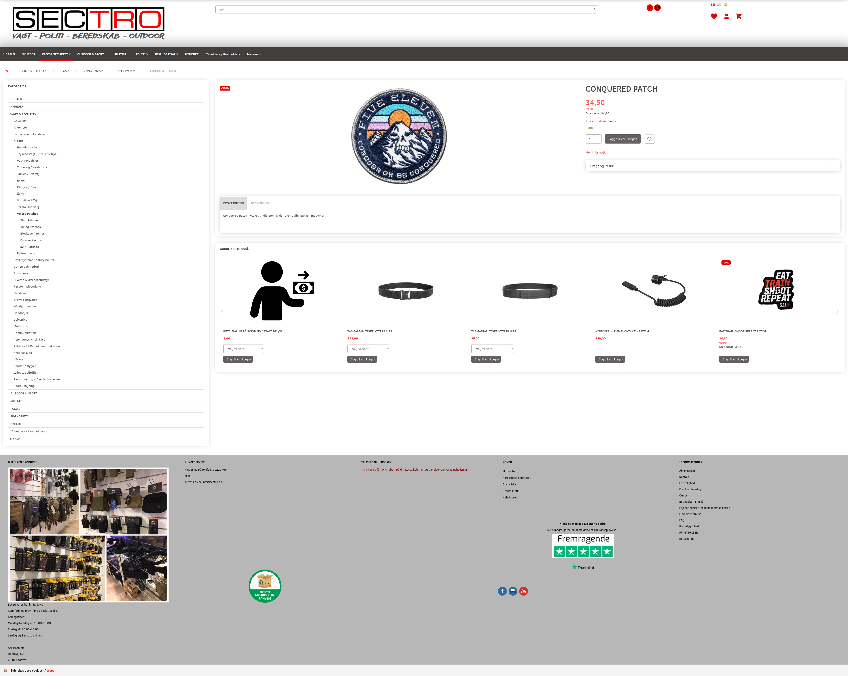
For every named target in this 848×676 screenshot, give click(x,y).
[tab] (713, 165)
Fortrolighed (687, 483)
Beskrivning (233, 203)
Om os (683, 495)
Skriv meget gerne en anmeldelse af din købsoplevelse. (583, 530)
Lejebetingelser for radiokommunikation (704, 507)
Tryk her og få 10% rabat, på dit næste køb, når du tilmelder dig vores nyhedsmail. (414, 469)
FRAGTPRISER (688, 532)
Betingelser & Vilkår (692, 501)
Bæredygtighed (689, 526)
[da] (713, 4)
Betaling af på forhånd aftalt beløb (252, 331)
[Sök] (595, 9)
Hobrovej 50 (16, 653)
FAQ (681, 520)
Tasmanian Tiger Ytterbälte (369, 331)
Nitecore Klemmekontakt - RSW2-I (622, 331)
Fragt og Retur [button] (601, 166)
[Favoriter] (714, 16)
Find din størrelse (690, 514)
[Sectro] (88, 23)
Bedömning (260, 203)
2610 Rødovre (17, 660)
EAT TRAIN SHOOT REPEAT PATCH (742, 331)
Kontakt (684, 477)
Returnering (686, 538)
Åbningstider (687, 470)
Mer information (597, 152)
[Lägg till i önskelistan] (649, 139)
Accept (49, 670)
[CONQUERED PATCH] (399, 137)
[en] (719, 4)
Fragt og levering (690, 489)
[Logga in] (727, 16)
